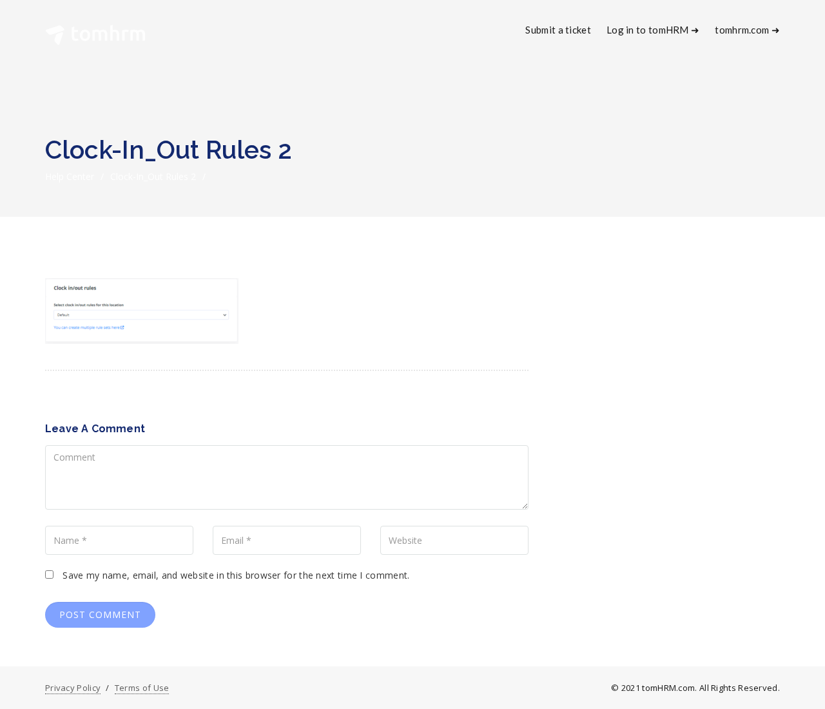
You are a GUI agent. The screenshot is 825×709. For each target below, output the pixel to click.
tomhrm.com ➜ (747, 29)
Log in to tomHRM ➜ (653, 29)
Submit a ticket (558, 29)
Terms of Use (142, 688)
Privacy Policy (73, 688)
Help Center (69, 176)
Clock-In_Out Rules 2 (153, 176)
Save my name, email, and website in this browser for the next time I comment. (236, 575)
